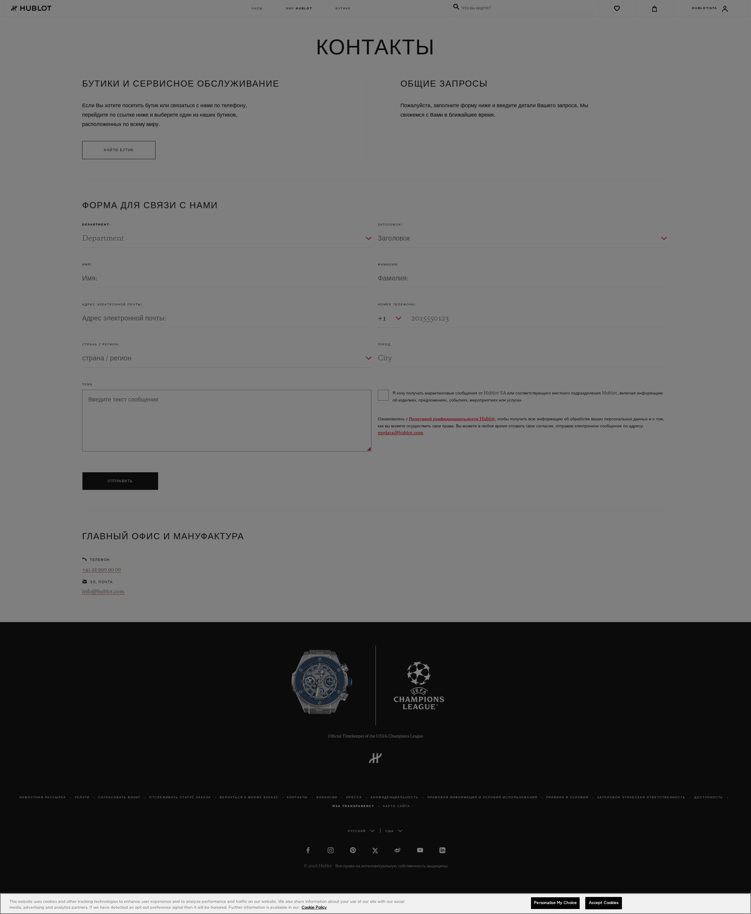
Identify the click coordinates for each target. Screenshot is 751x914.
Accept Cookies (604, 903)
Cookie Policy (314, 908)
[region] (375, 903)
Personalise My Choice (555, 903)
